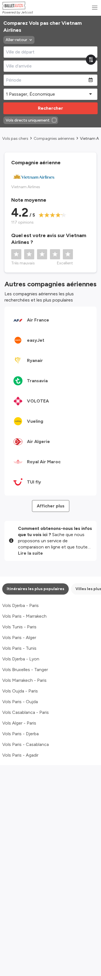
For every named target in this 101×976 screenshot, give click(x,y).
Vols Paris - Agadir (20, 755)
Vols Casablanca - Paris (25, 712)
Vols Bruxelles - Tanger (25, 669)
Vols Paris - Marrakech (24, 616)
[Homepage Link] (17, 5)
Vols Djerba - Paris (20, 605)
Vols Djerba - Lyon (20, 659)
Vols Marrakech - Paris (24, 680)
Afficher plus (51, 506)
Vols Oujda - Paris (20, 691)
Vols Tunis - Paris (19, 626)
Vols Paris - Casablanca (25, 744)
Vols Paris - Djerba (20, 733)
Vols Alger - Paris (19, 723)
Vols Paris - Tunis (19, 648)
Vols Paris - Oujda (20, 701)
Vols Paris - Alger (19, 637)
